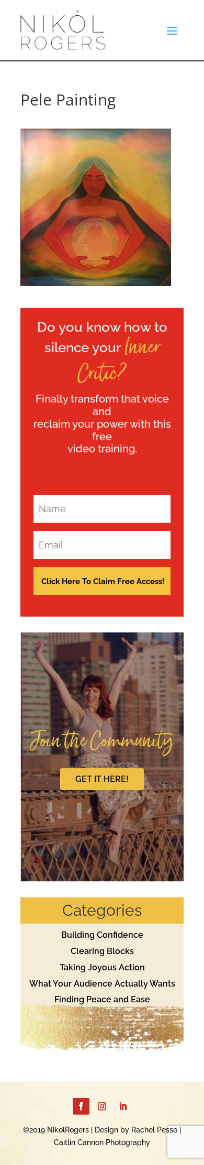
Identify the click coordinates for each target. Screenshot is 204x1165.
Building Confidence (102, 935)
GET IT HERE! (102, 779)
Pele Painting (68, 99)
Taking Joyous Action (102, 967)
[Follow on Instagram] (102, 1106)
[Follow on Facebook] (81, 1106)
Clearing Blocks (102, 951)
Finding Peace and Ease (102, 999)
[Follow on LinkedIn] (123, 1106)
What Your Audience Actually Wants (102, 984)
